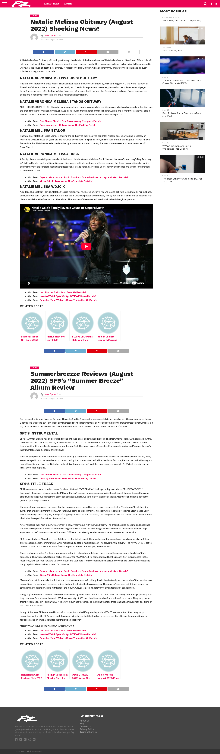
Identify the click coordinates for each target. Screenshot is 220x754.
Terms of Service (88, 732)
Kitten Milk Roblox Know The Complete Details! (66, 181)
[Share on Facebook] (43, 51)
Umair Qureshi (50, 35)
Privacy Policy (87, 729)
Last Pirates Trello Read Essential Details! (63, 292)
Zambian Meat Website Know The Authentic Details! (69, 300)
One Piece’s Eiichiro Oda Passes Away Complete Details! (71, 121)
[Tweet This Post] (64, 51)
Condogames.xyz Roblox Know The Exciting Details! (68, 125)
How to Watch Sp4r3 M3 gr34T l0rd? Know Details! (68, 296)
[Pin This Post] (86, 51)
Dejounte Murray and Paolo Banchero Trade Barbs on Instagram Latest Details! (84, 177)
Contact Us (85, 726)
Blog (82, 723)
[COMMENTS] (129, 51)
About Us (84, 720)
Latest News (52, 4)
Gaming (68, 4)
